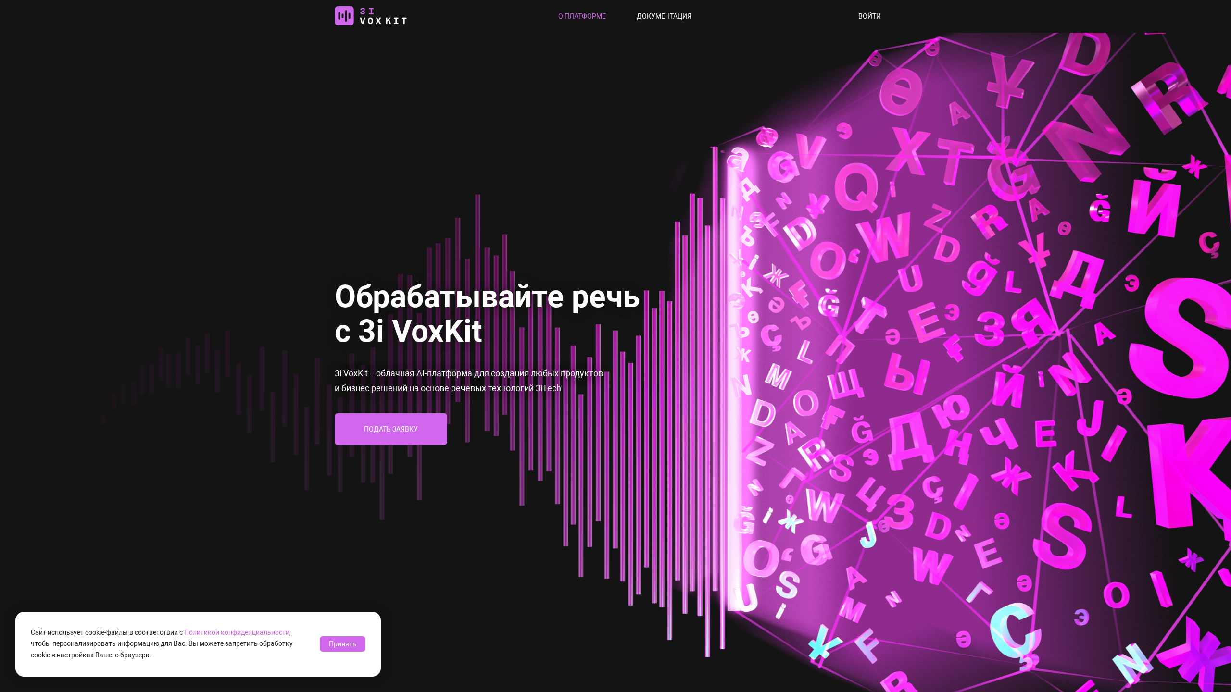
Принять (342, 644)
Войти (869, 16)
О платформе (582, 16)
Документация (664, 16)
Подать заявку (391, 429)
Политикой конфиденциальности (236, 632)
